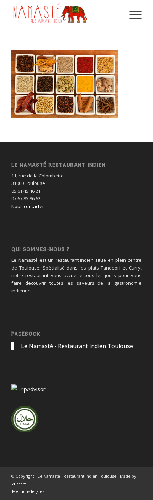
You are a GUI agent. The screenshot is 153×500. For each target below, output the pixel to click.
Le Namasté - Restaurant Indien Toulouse (77, 346)
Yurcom (19, 483)
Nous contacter (27, 206)
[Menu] (132, 14)
